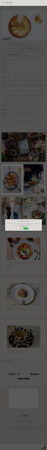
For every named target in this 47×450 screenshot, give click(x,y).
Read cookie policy (23, 226)
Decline (20, 228)
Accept (26, 228)
